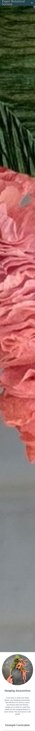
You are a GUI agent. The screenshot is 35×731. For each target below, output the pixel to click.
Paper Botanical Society (13, 3)
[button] (32, 3)
